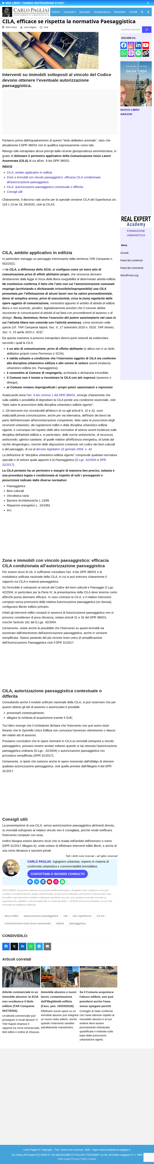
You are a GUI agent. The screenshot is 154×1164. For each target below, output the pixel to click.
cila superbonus (82, 915)
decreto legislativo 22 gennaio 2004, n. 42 (64, 449)
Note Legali (64, 1159)
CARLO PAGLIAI (39, 861)
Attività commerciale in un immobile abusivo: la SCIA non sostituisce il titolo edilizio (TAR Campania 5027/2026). (20, 1001)
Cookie (92, 1159)
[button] (148, 3)
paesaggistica (77, 923)
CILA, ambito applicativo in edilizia (29, 172)
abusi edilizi (11, 915)
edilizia (60, 923)
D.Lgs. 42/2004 (86, 460)
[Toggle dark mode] (148, 12)
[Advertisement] (59, 114)
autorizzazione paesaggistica (41, 915)
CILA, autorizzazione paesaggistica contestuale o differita (45, 187)
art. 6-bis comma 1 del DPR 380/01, (52, 395)
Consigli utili (14, 191)
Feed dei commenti (131, 267)
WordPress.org (129, 275)
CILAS (101, 915)
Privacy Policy (79, 1159)
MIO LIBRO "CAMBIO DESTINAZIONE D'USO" (35, 3)
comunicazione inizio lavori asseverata (28, 923)
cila (65, 915)
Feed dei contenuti (131, 260)
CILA (46, 27)
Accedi (124, 252)
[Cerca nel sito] (146, 29)
